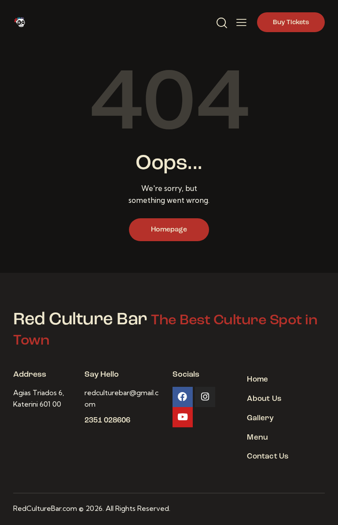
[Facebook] (183, 397)
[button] (241, 22)
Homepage (169, 229)
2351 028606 (107, 420)
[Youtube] (183, 417)
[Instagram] (205, 397)
